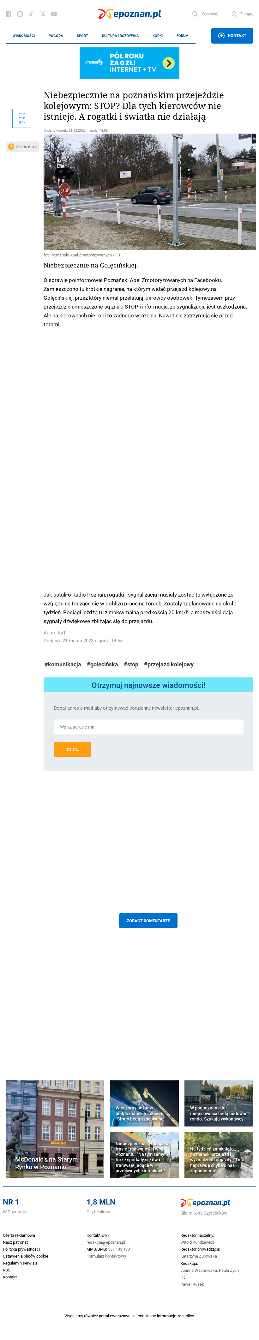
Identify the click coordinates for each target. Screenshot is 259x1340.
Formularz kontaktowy (106, 1256)
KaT (62, 633)
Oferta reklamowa (19, 1235)
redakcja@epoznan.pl (106, 1242)
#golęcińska (102, 664)
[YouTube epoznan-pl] (54, 14)
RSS (6, 1269)
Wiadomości (24, 35)
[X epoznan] (42, 14)
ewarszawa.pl (122, 1315)
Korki (158, 35)
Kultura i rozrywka (120, 35)
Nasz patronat (15, 1242)
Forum (183, 35)
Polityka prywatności (21, 1249)
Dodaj (72, 749)
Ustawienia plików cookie (25, 1256)
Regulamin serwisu (20, 1262)
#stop (131, 664)
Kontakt (237, 35)
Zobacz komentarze (148, 920)
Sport (82, 35)
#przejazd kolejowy (169, 664)
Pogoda (56, 35)
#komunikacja (63, 664)
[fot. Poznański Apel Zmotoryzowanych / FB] (148, 192)
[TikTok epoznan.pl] (31, 14)
